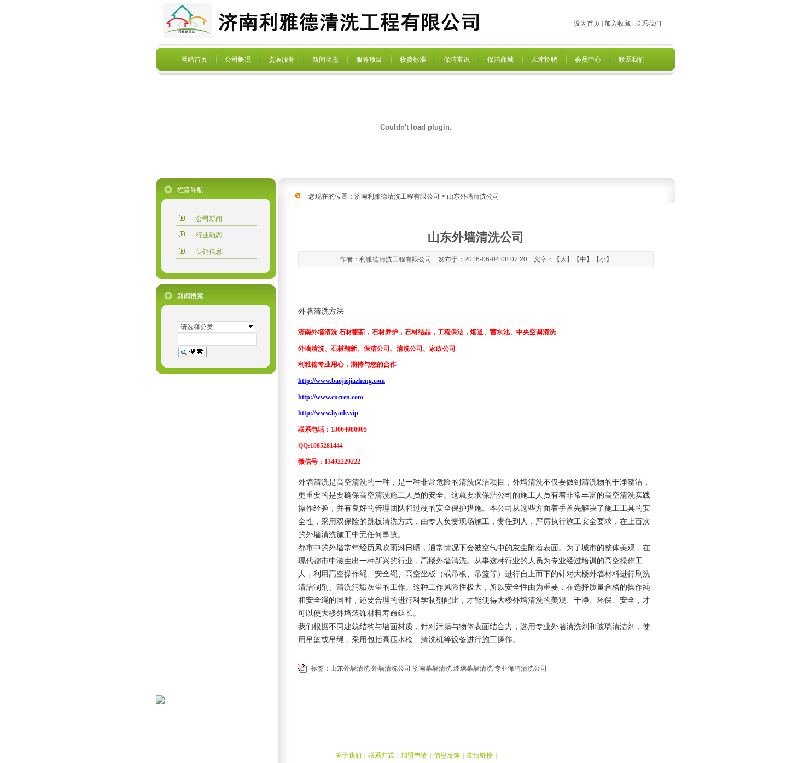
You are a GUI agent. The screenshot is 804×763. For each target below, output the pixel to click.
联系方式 (381, 755)
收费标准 (413, 59)
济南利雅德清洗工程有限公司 (397, 196)
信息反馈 (447, 755)
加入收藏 (617, 23)
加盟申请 (414, 755)
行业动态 (209, 235)
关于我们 (348, 755)
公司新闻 (209, 219)
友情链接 (480, 755)
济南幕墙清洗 (432, 668)
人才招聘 (544, 59)
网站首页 (194, 59)
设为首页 (587, 23)
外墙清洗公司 (391, 668)
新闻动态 (325, 59)
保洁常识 (457, 59)
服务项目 (369, 59)
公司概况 (238, 59)
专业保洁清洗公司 (520, 668)
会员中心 (588, 59)
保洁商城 (500, 59)
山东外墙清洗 (350, 668)
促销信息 (209, 251)
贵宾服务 (282, 59)
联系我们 (632, 59)
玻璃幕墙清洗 (473, 668)
